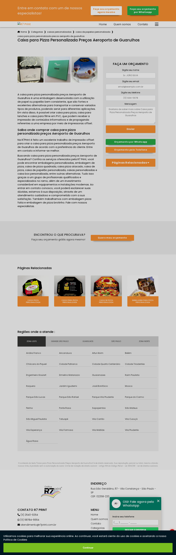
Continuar (88, 547)
